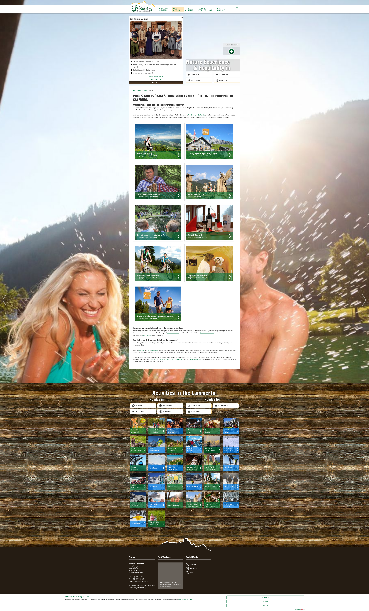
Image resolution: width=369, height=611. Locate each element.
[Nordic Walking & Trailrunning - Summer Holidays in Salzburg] (212, 463)
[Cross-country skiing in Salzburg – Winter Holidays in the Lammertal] (231, 463)
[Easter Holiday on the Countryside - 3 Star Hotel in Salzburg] (138, 426)
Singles (195, 405)
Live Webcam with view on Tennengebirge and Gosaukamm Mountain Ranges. (170, 584)
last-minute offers (173, 333)
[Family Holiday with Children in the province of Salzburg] (156, 426)
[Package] (158, 141)
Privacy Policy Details (186, 600)
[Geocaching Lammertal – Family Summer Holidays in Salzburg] (175, 481)
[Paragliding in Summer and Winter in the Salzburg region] (156, 463)
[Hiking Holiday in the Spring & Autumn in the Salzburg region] (138, 444)
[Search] (237, 8)
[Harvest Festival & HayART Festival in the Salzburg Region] (194, 500)
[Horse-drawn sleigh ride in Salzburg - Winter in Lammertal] (231, 500)
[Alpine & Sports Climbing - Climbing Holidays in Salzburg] (212, 500)
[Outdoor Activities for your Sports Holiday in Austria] (138, 481)
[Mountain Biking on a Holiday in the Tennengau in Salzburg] (212, 481)
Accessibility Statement (137, 588)
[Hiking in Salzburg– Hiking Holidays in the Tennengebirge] (175, 444)
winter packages (153, 350)
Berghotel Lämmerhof (163, 9)
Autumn (195, 80)
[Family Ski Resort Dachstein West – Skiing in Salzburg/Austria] (156, 444)
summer (142, 350)
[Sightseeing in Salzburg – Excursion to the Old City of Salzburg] (175, 463)
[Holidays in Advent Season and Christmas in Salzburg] (175, 426)
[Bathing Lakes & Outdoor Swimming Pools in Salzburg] (175, 500)
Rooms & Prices (176, 9)
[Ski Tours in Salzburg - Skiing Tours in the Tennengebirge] (156, 481)
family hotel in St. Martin (196, 115)
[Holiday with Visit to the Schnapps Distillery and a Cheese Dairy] (212, 426)
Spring (195, 74)
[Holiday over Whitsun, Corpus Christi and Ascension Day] (194, 426)
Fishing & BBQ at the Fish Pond (205, 9)
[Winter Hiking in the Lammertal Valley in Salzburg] (231, 481)
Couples (223, 405)
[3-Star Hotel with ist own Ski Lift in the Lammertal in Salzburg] (231, 444)
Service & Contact (221, 9)
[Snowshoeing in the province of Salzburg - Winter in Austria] (194, 481)
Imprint (143, 585)
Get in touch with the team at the (166, 359)
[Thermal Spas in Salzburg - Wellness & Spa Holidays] (156, 500)
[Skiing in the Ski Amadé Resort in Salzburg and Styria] (194, 444)
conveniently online (194, 359)
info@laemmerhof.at (156, 77)
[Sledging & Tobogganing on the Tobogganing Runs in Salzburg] (138, 518)
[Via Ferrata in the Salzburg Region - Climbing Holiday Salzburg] (138, 500)
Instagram (193, 568)
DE (237, 10)
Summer (223, 74)
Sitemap (151, 585)
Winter (223, 80)
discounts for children (207, 333)
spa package (147, 335)
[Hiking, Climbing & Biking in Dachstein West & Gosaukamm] (212, 444)
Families (195, 411)
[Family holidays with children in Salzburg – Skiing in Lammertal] (231, 426)
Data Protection (134, 585)
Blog (191, 572)
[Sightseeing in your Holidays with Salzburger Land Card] (194, 463)
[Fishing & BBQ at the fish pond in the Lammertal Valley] (156, 518)
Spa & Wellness (189, 9)
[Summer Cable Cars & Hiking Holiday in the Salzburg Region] (138, 463)
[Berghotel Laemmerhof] (134, 90)
